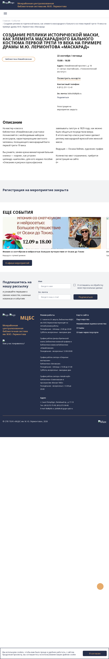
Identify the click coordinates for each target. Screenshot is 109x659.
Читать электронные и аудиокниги (28, 581)
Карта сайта (82, 315)
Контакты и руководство (20, 631)
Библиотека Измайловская (18, 59)
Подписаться (86, 297)
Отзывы (80, 328)
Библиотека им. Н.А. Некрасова (29, 470)
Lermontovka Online (17, 604)
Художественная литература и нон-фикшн (32, 530)
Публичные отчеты (17, 646)
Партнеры (13, 640)
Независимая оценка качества (91, 323)
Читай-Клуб (20, 488)
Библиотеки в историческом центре (34, 616)
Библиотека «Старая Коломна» (29, 467)
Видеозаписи (14, 608)
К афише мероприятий (17, 263)
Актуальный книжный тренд (25, 584)
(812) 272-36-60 (62, 405)
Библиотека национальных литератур (32, 500)
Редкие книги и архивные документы (29, 539)
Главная (6, 20)
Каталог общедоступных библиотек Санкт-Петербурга (38, 521)
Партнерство (82, 319)
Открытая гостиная (24, 494)
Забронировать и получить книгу (28, 575)
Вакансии (13, 637)
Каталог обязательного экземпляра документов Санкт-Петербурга (43, 524)
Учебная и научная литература (27, 533)
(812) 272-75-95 (50, 405)
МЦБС (11, 628)
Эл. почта (43, 292)
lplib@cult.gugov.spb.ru (64, 408)
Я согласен (94, 653)
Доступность (14, 634)
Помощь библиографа (23, 572)
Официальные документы (20, 643)
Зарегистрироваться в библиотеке (29, 569)
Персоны (12, 602)
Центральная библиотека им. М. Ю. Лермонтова (37, 444)
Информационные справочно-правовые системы (35, 542)
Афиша (12, 599)
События (16, 20)
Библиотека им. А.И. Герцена (28, 473)
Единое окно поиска (22, 518)
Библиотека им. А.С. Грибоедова (34, 460)
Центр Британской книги (26, 506)
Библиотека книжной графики (29, 503)
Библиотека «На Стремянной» (32, 454)
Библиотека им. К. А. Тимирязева (34, 447)
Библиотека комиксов (25, 509)
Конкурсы (13, 593)
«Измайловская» (24, 131)
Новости (12, 590)
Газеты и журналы (21, 536)
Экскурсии (13, 619)
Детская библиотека (24, 482)
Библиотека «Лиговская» (30, 457)
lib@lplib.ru (50, 408)
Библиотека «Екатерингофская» (33, 450)
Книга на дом (19, 578)
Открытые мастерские (29, 497)
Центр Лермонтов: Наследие (28, 491)
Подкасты (13, 610)
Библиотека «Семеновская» (31, 476)
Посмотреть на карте (69, 78)
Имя (40, 281)
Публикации (14, 622)
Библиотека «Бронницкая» (27, 479)
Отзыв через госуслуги (87, 332)
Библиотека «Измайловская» (28, 464)
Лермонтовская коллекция (29, 548)
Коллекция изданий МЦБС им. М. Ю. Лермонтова (39, 551)
